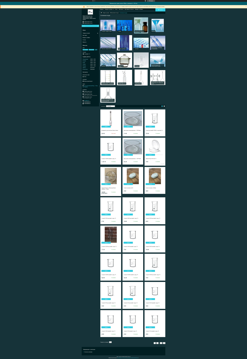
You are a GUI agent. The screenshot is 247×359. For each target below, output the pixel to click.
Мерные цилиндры (122, 48)
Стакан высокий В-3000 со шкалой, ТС (154, 130)
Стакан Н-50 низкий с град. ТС (130, 331)
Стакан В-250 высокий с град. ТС (153, 218)
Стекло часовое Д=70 (128, 188)
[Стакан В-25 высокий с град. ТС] (133, 291)
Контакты (121, 9)
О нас (116, 9)
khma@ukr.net (86, 100)
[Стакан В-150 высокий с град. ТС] (110, 206)
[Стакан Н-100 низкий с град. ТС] (110, 319)
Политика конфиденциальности (133, 357)
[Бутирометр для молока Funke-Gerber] (110, 119)
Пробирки (137, 48)
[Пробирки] (141, 43)
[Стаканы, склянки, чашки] (108, 25)
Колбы (119, 31)
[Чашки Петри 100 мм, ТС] (155, 147)
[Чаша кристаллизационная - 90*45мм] (133, 119)
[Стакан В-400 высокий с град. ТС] (155, 263)
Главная (101, 9)
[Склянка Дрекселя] (124, 77)
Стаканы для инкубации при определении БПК (107, 100)
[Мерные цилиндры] (124, 43)
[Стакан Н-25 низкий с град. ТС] (155, 319)
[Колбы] (124, 25)
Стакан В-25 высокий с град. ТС (131, 303)
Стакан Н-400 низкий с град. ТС (131, 246)
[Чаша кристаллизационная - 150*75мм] (133, 147)
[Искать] (98, 26)
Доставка (85, 35)
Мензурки (137, 66)
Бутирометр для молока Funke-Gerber (109, 130)
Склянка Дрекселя (122, 83)
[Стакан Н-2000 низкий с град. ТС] (110, 263)
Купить (106, 126)
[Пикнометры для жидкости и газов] (157, 77)
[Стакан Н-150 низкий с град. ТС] (155, 291)
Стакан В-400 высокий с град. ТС (153, 274)
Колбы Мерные (138, 83)
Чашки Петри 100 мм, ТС (151, 158)
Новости (84, 42)
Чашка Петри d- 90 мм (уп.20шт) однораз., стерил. (108, 188)
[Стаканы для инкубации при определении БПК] (108, 95)
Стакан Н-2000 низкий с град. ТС (108, 274)
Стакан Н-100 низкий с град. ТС (108, 331)
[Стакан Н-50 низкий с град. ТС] (133, 319)
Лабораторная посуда (114, 12)
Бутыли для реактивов (139, 31)
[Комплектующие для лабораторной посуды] (157, 60)
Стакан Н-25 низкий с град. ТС (152, 331)
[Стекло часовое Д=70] (133, 176)
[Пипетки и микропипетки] (108, 43)
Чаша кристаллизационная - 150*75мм (132, 158)
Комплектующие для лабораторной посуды (156, 66)
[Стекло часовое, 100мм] (155, 176)
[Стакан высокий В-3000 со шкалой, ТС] (155, 119)
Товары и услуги (108, 9)
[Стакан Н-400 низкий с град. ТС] (133, 235)
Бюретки (103, 66)
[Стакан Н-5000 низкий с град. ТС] (110, 147)
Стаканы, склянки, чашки (107, 31)
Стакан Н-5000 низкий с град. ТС (108, 158)
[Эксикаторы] (124, 60)
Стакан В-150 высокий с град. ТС (108, 218)
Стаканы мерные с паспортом (107, 83)
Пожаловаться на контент (122, 357)
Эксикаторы (120, 66)
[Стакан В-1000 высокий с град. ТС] (110, 235)
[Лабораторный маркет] (90, 11)
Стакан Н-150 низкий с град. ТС (152, 303)
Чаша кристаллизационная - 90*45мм (132, 130)
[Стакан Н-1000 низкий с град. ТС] (133, 263)
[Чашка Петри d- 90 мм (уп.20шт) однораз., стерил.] (110, 176)
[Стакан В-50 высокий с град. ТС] (110, 291)
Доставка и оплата (129, 9)
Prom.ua (129, 356)
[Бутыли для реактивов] (141, 25)
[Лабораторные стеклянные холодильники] (157, 43)
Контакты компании (88, 351)
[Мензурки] (141, 60)
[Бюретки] (108, 60)
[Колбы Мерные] (141, 77)
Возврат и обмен (139, 9)
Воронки (153, 31)
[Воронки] (157, 25)
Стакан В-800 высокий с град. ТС (131, 218)
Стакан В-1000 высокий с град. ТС (109, 246)
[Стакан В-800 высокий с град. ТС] (133, 206)
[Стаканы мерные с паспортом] (108, 77)
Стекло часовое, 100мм (151, 188)
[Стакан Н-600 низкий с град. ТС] (155, 235)
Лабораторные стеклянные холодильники (157, 48)
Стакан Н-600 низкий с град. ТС (153, 246)
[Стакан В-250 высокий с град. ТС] (155, 206)
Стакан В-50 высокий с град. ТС (108, 303)
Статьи (84, 39)
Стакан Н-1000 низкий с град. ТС (131, 274)
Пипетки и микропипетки (107, 48)
